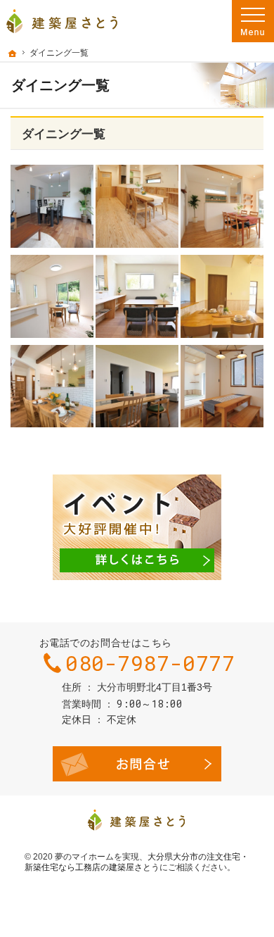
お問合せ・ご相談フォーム (137, 763)
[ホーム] (12, 53)
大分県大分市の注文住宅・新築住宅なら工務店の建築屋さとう (137, 862)
